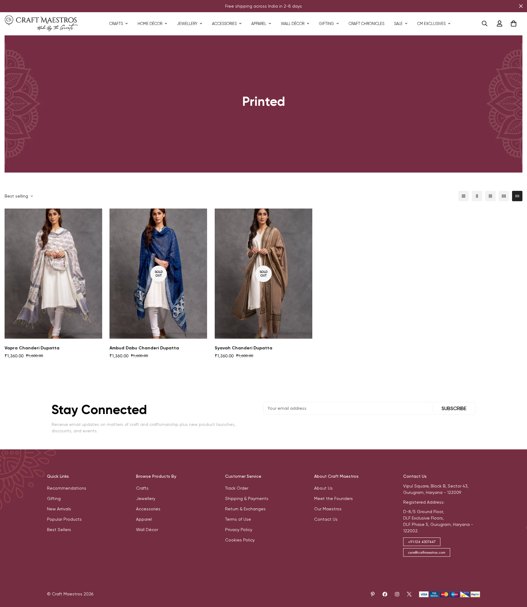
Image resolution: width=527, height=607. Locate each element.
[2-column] (477, 196)
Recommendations (66, 488)
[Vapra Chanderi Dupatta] (53, 274)
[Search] (485, 23)
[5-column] (517, 196)
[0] (514, 23)
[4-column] (504, 196)
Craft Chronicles (366, 23)
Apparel (258, 23)
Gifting (326, 23)
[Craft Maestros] (41, 23)
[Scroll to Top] (515, 574)
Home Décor (150, 23)
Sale (398, 23)
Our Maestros (328, 508)
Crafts (116, 23)
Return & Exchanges (245, 508)
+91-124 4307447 (422, 541)
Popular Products (64, 519)
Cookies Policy (240, 539)
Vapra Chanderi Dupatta (32, 348)
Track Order (236, 488)
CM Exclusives (431, 23)
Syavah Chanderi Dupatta (243, 348)
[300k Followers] (384, 594)
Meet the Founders (333, 498)
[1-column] (463, 196)
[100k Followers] (397, 594)
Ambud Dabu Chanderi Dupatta (144, 348)
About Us (323, 488)
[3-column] (490, 196)
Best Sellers (59, 529)
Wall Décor (292, 23)
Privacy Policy (238, 529)
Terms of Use (238, 519)
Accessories (224, 23)
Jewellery (187, 23)
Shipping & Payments (246, 498)
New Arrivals (59, 508)
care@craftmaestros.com (426, 552)
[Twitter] (409, 594)
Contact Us (326, 519)
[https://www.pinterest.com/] (372, 594)
